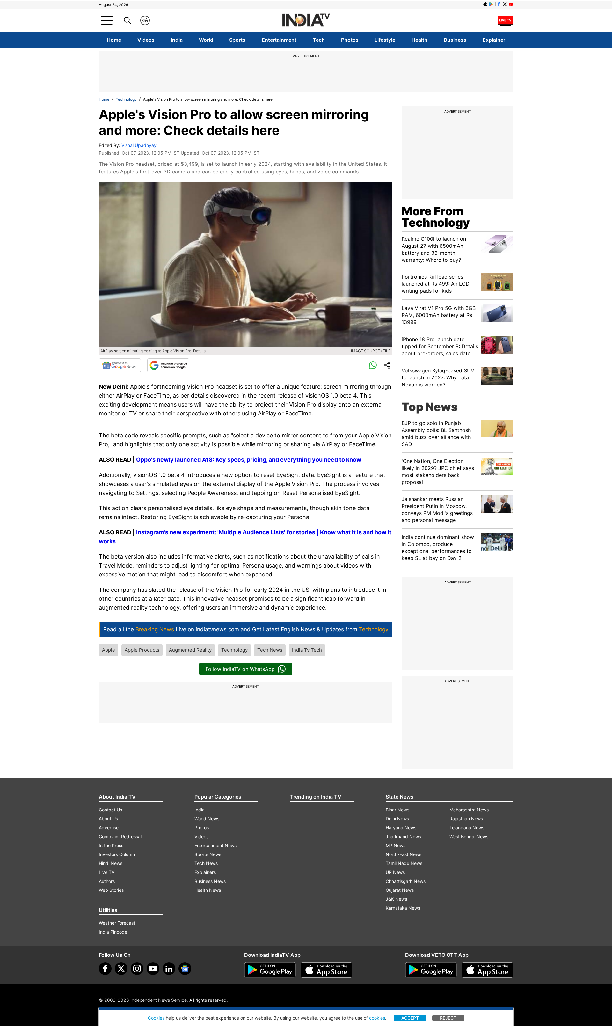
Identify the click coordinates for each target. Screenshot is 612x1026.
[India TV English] (306, 20)
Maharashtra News (469, 809)
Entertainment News (215, 845)
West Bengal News (468, 836)
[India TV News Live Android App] (270, 970)
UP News (395, 872)
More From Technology (436, 217)
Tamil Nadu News (404, 863)
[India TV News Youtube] (511, 4)
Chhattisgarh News (406, 881)
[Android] (491, 4)
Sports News (207, 854)
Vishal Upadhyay (139, 145)
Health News (207, 890)
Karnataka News (403, 908)
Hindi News (110, 863)
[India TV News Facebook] (499, 4)
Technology (126, 99)
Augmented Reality (190, 650)
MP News (395, 845)
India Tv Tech (307, 650)
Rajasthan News (466, 818)
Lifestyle (385, 40)
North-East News (403, 854)
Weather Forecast (117, 923)
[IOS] (485, 4)
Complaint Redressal (120, 836)
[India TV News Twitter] (505, 4)
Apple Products (142, 650)
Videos (146, 40)
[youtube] (153, 968)
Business (455, 40)
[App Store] (326, 970)
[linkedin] (169, 968)
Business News (210, 881)
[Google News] (120, 365)
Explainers (205, 872)
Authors (107, 881)
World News (206, 818)
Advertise (109, 827)
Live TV (106, 872)
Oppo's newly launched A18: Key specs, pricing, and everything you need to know (248, 459)
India (177, 40)
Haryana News (401, 827)
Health (419, 40)
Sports (237, 40)
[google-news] (184, 968)
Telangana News (466, 827)
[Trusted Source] (168, 365)
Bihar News (397, 809)
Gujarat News (400, 890)
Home (114, 40)
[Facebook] (105, 968)
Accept (410, 1018)
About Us (108, 818)
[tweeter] (121, 968)
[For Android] (431, 970)
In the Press (111, 845)
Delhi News (397, 818)
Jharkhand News (403, 836)
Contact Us (110, 809)
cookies (377, 1018)
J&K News (396, 899)
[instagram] (137, 968)
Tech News (269, 650)
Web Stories (111, 890)
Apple (108, 650)
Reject (448, 1018)
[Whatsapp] (373, 365)
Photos (350, 40)
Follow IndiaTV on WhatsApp (240, 669)
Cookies (156, 1018)
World (206, 40)
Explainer (494, 40)
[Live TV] (505, 20)
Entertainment (279, 40)
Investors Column (117, 854)
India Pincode (113, 931)
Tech (319, 40)
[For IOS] (487, 970)
